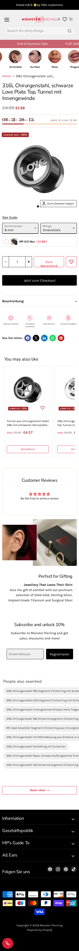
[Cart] (70, 19)
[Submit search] (70, 31)
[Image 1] (38, 206)
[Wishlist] (64, 19)
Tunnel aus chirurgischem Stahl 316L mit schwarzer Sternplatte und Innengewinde (28, 423)
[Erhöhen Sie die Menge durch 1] (28, 261)
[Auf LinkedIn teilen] (44, 338)
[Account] (59, 19)
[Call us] (7, 943)
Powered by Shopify (39, 930)
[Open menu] (6, 21)
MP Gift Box (33, 241)
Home (6, 76)
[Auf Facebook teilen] (27, 338)
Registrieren (59, 654)
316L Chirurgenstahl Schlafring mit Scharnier (36, 746)
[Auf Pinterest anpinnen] (61, 338)
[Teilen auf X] (36, 338)
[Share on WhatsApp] (52, 338)
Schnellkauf (28, 449)
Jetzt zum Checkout (40, 280)
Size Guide (9, 217)
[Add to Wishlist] (71, 261)
